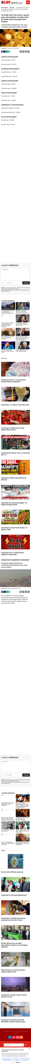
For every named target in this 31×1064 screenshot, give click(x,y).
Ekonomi (12, 7)
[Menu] (28, 2)
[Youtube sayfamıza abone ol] (13, 1037)
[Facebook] (2, 52)
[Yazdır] (21, 52)
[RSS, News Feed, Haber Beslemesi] (21, 1037)
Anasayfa (5, 7)
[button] (23, 52)
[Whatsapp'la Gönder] (9, 52)
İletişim (16, 1031)
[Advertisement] (15, 194)
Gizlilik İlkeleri (23, 1031)
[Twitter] (4, 52)
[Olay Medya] (11, 2)
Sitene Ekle (15, 1033)
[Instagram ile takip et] (17, 1037)
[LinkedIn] (7, 52)
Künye (11, 1031)
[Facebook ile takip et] (10, 1037)
